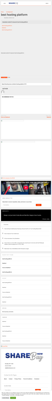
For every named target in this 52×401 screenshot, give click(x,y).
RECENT (4, 278)
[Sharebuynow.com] (13, 4)
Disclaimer (36, 378)
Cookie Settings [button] (6, 397)
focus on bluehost (5, 117)
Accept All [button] (13, 397)
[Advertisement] (26, 43)
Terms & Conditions (27, 378)
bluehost (4, 27)
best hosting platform (7, 25)
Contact (10, 378)
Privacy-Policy (17, 378)
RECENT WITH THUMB (7, 254)
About (5, 378)
